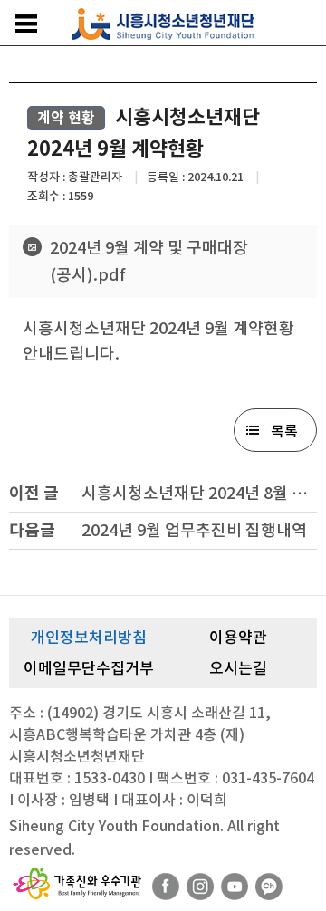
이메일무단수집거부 (89, 668)
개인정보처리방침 (89, 637)
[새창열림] (165, 886)
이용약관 (238, 637)
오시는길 (238, 668)
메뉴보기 (26, 23)
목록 (284, 431)
